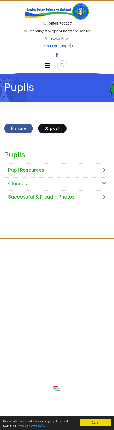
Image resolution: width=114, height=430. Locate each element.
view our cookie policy (32, 425)
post (54, 128)
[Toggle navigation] (47, 65)
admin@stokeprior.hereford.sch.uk (59, 30)
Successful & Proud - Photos (41, 197)
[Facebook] (57, 55)
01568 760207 (60, 23)
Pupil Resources (26, 170)
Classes (17, 183)
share (20, 128)
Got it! (95, 422)
